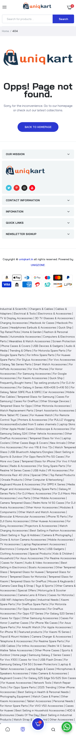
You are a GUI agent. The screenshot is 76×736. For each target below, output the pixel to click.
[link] (7, 729)
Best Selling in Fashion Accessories (53, 530)
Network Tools (42, 682)
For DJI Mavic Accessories (34, 493)
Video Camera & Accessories (49, 673)
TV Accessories (10, 544)
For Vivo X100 (8, 659)
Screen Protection (63, 341)
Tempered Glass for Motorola (28, 576)
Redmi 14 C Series (59, 646)
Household (6, 558)
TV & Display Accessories (16, 318)
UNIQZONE (38, 265)
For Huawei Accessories (16, 682)
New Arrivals (58, 443)
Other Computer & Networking (44, 479)
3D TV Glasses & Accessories (54, 318)
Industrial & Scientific (13, 309)
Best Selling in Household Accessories (40, 710)
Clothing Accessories (13, 553)
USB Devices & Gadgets (48, 346)
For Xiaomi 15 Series (57, 632)
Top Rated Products (62, 475)
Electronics (7, 549)
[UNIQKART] (37, 7)
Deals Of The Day (27, 715)
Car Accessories (53, 392)
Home (5, 31)
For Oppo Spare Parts (22, 687)
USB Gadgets (55, 549)
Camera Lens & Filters (32, 595)
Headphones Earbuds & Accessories (33, 327)
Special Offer (39, 475)
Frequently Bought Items (16, 382)
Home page (19, 655)
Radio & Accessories (23, 466)
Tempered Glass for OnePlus (28, 581)
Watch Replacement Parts (16, 410)
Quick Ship (65, 327)
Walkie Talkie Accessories (16, 650)
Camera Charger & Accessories (51, 636)
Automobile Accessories (25, 336)
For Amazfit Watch (28, 627)
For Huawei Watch (41, 415)
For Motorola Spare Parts (49, 350)
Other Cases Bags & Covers (30, 443)
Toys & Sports (44, 585)
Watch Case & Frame (45, 696)
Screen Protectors (45, 664)
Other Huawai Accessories (48, 521)
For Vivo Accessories (62, 359)
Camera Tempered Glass (15, 502)
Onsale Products (12, 479)
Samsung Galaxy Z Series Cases (49, 655)
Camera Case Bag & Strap (16, 585)
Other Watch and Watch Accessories (41, 512)
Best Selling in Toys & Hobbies (20, 535)
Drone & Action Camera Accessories (23, 539)
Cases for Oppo (10, 618)
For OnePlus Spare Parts (32, 604)
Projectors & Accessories (41, 526)
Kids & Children (62, 553)
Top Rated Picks (10, 332)
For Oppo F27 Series (30, 613)
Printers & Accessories (32, 420)
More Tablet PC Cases (14, 415)
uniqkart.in (26, 259)
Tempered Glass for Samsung (35, 396)
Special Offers (27, 590)
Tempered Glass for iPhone (38, 461)
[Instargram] (24, 188)
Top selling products (46, 382)
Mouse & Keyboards (60, 581)
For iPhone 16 (8, 632)
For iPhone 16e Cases (44, 623)
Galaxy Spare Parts (44, 489)
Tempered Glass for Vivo (44, 438)
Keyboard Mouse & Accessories (20, 484)
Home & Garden (32, 332)
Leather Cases (19, 623)
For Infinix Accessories (32, 646)
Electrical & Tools (25, 313)
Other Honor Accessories (42, 507)
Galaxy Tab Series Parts (16, 364)
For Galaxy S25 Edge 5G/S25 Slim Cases (50, 678)
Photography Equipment (15, 696)
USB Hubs (39, 470)
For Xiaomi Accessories (32, 378)
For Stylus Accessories (32, 359)
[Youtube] (32, 188)
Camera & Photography (56, 535)
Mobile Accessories (60, 539)
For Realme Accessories (60, 558)
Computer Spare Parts (31, 549)
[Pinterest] (16, 188)
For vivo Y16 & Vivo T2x (38, 447)
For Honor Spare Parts (14, 705)
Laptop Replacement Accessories (43, 544)
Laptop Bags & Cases (40, 669)
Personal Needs (63, 701)
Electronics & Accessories (55, 313)
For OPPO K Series (53, 484)
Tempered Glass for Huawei (27, 572)
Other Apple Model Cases (17, 429)
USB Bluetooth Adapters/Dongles (31, 452)
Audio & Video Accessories (42, 562)
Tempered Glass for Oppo (16, 406)
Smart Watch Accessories (50, 364)
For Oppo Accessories (32, 609)
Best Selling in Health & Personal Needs (43, 692)
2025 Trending (47, 687)
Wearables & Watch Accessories (29, 341)
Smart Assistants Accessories (54, 410)
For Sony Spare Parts (51, 466)
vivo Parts (24, 498)
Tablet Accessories (39, 701)
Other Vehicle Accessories (46, 433)
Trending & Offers (21, 350)
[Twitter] (9, 188)
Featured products (30, 632)
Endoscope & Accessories (52, 429)
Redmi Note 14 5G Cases (48, 502)
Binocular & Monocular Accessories (22, 516)
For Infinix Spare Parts (41, 355)
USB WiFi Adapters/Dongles (18, 599)
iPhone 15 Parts (57, 516)
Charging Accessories (14, 323)
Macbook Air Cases (42, 323)
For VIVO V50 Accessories (46, 705)
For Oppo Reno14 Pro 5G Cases (44, 456)
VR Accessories (58, 470)
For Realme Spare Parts (49, 641)
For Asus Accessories (29, 558)
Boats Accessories (41, 567)
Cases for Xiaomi (12, 562)
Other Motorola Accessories (52, 406)
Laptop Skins (67, 424)
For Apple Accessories (56, 627)
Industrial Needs (48, 599)
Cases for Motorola (60, 595)
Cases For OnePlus (26, 401)
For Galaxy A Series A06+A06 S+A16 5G (43, 387)
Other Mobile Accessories (49, 498)
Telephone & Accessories (16, 641)
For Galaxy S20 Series (59, 613)
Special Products (40, 553)
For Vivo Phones (38, 369)
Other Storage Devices (54, 401)
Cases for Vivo (28, 659)
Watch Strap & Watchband (30, 719)
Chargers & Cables (41, 309)
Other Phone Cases (47, 650)
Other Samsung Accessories (40, 618)
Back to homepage (38, 127)
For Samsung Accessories (34, 373)
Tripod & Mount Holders (14, 636)
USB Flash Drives (51, 659)
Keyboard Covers (11, 678)
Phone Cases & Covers (15, 346)
